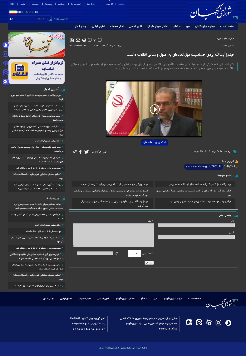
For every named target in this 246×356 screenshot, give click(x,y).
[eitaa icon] (5, 72)
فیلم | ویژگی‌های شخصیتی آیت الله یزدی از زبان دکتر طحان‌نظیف (114, 184)
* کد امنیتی (147, 253)
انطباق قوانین (98, 26)
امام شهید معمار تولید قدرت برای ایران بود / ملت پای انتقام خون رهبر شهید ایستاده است (37, 159)
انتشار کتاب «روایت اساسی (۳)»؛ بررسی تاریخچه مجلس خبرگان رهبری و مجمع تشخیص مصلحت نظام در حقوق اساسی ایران (37, 130)
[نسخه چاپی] (84, 39)
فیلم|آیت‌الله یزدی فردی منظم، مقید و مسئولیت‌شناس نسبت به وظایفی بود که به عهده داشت (111, 192)
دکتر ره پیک (213, 151)
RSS (12, 4)
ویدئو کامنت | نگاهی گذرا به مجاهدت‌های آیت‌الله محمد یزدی (200, 184)
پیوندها (48, 4)
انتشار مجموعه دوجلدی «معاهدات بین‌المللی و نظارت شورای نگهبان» (37, 239)
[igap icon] (5, 82)
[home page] (213, 11)
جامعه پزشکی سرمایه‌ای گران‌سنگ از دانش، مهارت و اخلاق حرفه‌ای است (37, 118)
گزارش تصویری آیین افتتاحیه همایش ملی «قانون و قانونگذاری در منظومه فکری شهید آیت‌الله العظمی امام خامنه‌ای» (36, 256)
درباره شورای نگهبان (205, 26)
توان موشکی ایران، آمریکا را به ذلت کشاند (43, 231)
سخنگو (177, 26)
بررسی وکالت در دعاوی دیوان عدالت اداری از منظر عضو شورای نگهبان (36, 97)
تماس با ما (76, 4)
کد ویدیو (159, 142)
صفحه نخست (227, 26)
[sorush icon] (5, 45)
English (121, 4)
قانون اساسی (135, 26)
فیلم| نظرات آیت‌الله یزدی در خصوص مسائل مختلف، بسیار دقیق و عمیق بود (193, 192)
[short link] (203, 167)
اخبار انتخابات (117, 26)
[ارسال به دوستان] (78, 39)
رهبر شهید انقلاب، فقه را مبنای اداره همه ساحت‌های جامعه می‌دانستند (37, 149)
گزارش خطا (227, 161)
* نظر (150, 221)
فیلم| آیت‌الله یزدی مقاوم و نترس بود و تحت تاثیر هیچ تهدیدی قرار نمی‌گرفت (114, 203)
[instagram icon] (5, 54)
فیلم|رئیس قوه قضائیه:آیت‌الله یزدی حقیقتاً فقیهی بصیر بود (200, 201)
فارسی (109, 4)
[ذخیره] (72, 39)
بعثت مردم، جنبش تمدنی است (48, 140)
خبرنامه (61, 4)
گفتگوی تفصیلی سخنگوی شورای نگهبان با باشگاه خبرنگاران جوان (37, 176)
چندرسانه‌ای (80, 26)
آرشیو (23, 4)
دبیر (188, 26)
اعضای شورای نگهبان (157, 26)
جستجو (35, 4)
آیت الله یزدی (199, 151)
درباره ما (91, 4)
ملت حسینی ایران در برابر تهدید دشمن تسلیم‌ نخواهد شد (37, 285)
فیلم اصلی (139, 152)
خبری (218, 38)
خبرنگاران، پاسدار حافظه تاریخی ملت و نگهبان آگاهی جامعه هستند (37, 216)
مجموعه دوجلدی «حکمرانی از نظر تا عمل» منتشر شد (38, 168)
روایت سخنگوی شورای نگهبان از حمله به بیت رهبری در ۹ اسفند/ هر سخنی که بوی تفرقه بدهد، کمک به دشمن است (38, 186)
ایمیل (231, 232)
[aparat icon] (5, 63)
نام (232, 221)
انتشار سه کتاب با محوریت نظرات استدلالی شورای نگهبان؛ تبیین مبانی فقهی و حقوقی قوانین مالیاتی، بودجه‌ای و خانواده (38, 107)
